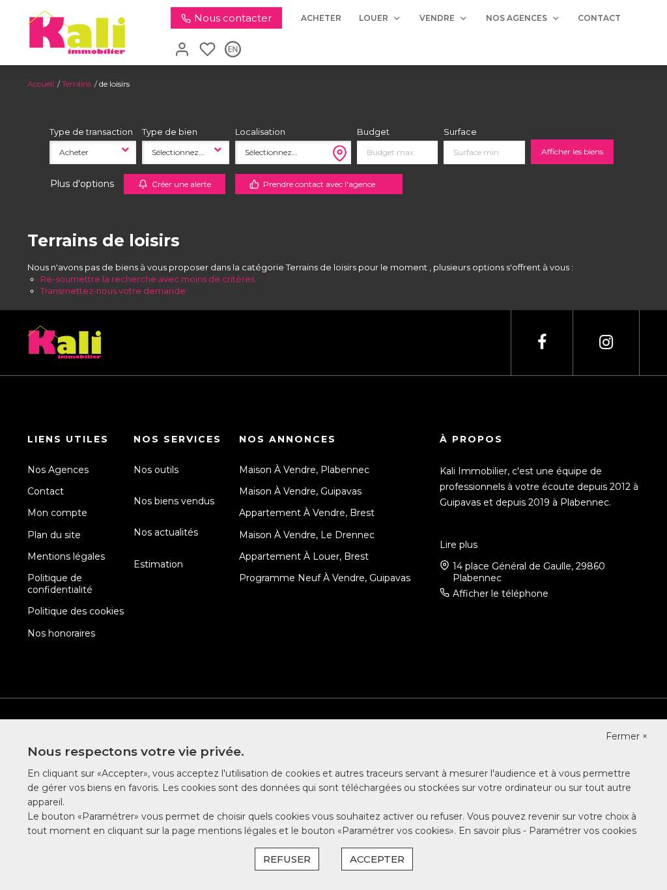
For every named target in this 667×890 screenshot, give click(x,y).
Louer (373, 18)
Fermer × (626, 736)
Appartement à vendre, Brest (307, 513)
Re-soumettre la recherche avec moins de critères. (148, 279)
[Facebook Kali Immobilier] (541, 342)
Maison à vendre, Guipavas (300, 491)
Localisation (260, 131)
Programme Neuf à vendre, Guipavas (324, 578)
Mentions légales (66, 556)
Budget (373, 131)
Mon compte (57, 513)
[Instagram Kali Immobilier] (606, 342)
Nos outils (156, 470)
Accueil (40, 84)
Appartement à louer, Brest (304, 556)
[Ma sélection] (207, 50)
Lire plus (458, 545)
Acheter (321, 18)
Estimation (158, 564)
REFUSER (287, 859)
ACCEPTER (377, 859)
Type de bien (169, 131)
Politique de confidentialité (59, 584)
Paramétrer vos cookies (582, 831)
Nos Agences (58, 470)
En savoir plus (491, 831)
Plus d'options (82, 184)
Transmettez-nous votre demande (113, 290)
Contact (599, 18)
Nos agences (516, 18)
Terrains (76, 84)
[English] (233, 50)
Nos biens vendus (174, 501)
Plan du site (54, 535)
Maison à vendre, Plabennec (304, 470)
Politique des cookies (75, 611)
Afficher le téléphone (500, 593)
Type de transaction (91, 131)
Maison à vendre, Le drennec (307, 535)
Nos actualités (166, 532)
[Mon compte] (182, 50)
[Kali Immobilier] (76, 32)
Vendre (437, 18)
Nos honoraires (61, 633)
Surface (460, 131)
